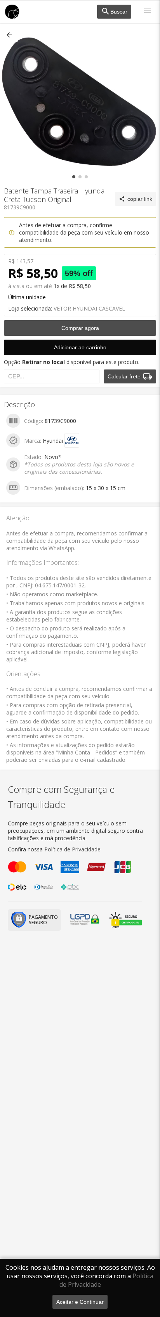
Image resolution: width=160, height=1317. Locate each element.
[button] (10, 35)
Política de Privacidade (72, 849)
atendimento (35, 239)
